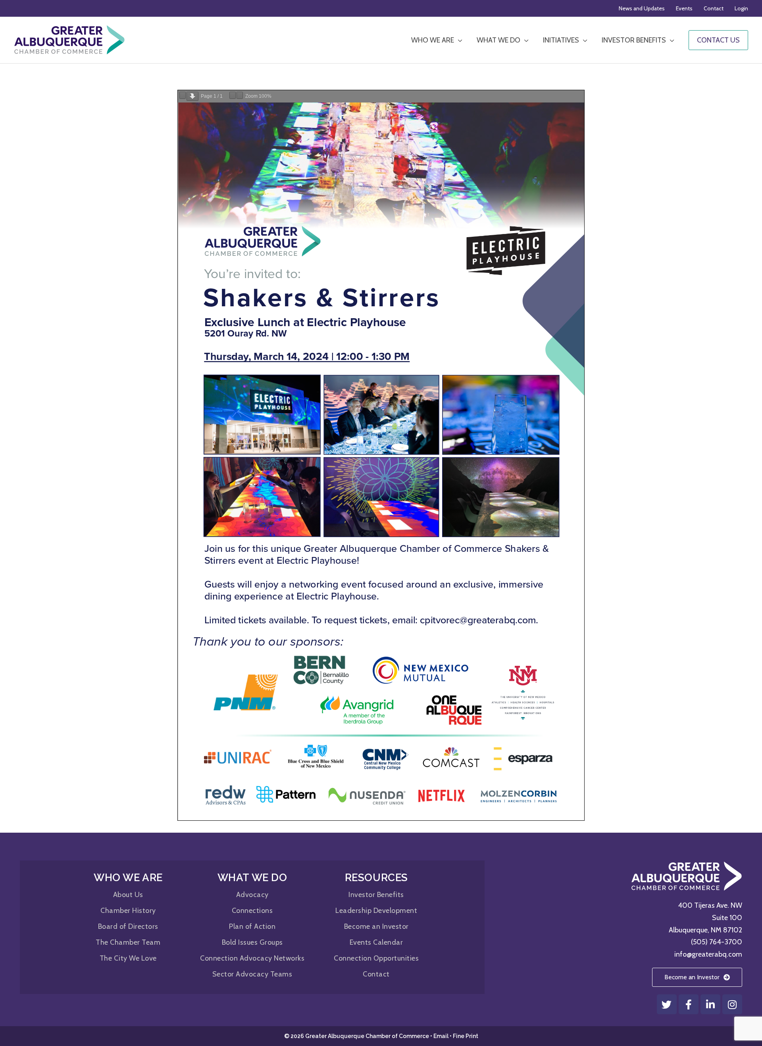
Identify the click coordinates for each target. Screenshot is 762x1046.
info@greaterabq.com (708, 954)
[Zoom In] (240, 95)
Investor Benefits (376, 894)
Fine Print (465, 1036)
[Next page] (192, 96)
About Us (128, 894)
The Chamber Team (128, 942)
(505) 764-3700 (716, 942)
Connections (252, 910)
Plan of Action (252, 926)
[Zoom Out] (232, 95)
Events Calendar (376, 942)
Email (440, 1036)
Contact (376, 974)
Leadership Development (376, 910)
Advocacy (252, 894)
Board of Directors (128, 926)
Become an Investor (376, 926)
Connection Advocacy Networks (252, 958)
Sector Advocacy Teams (252, 974)
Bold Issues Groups (252, 942)
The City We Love (128, 958)
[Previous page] (182, 95)
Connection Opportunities (376, 958)
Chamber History (128, 910)
